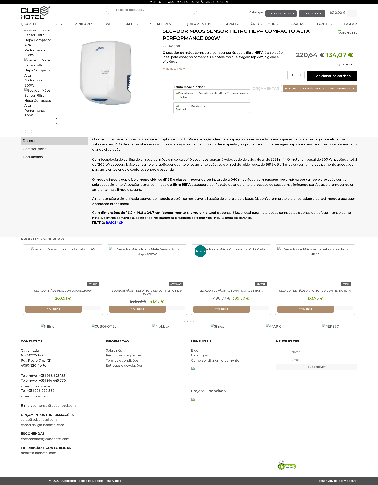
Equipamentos (197, 24)
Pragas (297, 24)
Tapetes (324, 24)
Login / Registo (282, 13)
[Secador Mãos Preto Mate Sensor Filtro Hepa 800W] (147, 268)
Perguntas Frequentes (124, 355)
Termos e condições (122, 360)
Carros (231, 24)
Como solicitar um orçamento (215, 360)
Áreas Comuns (264, 24)
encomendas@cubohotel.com (45, 439)
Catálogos (256, 12)
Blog (194, 350)
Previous (66, 118)
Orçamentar (266, 88)
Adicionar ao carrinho (333, 76)
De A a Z (350, 24)
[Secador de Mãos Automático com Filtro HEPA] (315, 268)
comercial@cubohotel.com (54, 406)
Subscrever (317, 367)
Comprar (53, 309)
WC (109, 24)
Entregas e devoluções (124, 365)
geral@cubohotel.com (38, 453)
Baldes (131, 24)
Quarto (28, 24)
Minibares (83, 24)
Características (34, 148)
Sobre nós (114, 350)
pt (352, 13)
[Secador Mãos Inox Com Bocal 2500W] (63, 268)
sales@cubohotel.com (39, 420)
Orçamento (313, 13)
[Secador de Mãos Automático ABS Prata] (231, 268)
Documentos (33, 156)
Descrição (31, 140)
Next (63, 124)
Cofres (55, 24)
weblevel (350, 481)
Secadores (160, 24)
